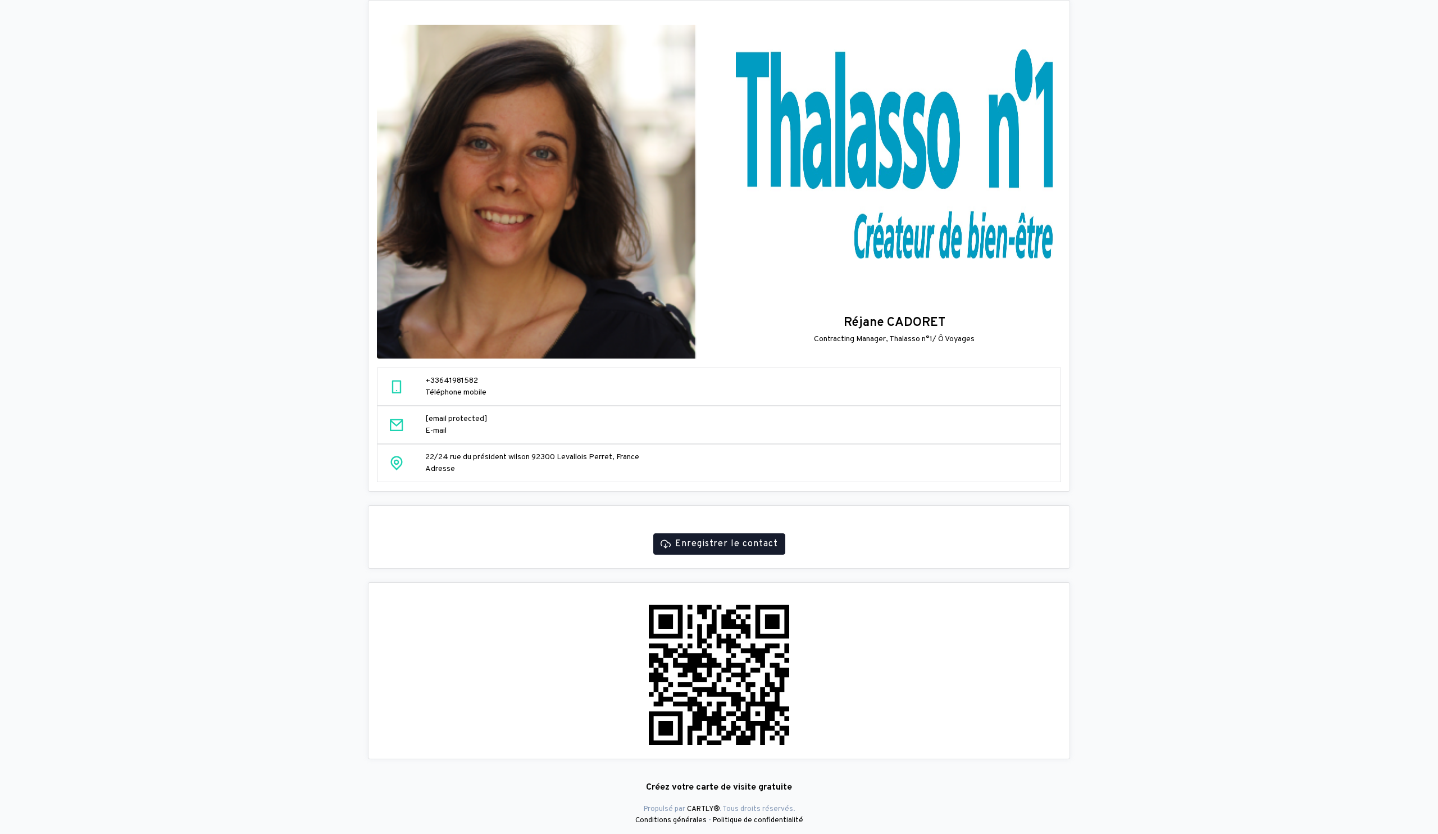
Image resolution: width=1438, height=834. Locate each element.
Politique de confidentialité (758, 820)
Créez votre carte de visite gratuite (719, 787)
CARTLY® (703, 809)
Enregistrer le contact (726, 544)
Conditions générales (671, 820)
